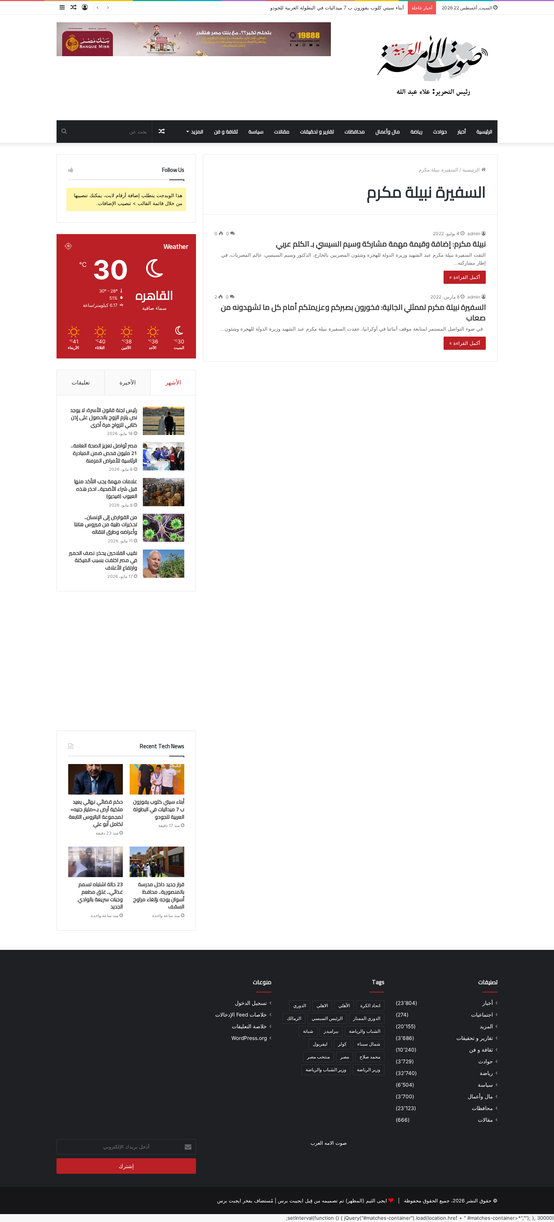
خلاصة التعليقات (249, 1026)
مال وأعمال (387, 131)
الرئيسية (484, 131)
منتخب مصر (318, 1057)
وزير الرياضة (368, 1069)
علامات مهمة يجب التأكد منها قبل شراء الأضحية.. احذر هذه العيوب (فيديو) (105, 488)
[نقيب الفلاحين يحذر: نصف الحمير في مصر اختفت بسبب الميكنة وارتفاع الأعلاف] (163, 564)
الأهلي (344, 1005)
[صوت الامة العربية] (431, 67)
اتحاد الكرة (370, 1005)
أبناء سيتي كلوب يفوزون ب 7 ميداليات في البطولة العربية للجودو (158, 809)
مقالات (281, 131)
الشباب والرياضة (364, 1031)
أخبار (462, 131)
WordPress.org (249, 1038)
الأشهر (173, 382)
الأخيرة (127, 382)
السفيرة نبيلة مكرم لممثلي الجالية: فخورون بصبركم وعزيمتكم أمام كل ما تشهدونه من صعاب (353, 312)
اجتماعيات (482, 1015)
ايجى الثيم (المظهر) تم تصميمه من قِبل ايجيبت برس (332, 1200)
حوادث (440, 131)
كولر (342, 1044)
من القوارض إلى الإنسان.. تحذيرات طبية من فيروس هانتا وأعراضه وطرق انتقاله (105, 524)
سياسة (255, 131)
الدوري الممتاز (366, 1018)
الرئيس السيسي (327, 1018)
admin (473, 233)
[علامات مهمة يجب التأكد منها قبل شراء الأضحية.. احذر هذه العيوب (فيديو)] (163, 492)
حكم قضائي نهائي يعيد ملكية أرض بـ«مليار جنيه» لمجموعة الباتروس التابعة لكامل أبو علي (96, 813)
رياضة (416, 131)
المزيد (197, 131)
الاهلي (322, 1005)
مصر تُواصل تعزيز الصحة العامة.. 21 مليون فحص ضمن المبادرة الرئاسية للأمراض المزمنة (104, 453)
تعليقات (81, 382)
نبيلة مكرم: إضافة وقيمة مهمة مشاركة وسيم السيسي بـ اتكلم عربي (381, 244)
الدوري (299, 1005)
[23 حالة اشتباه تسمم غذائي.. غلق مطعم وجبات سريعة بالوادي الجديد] (95, 862)
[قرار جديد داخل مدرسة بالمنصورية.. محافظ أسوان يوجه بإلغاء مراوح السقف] (157, 862)
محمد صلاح (370, 1057)
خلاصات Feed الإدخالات (241, 1015)
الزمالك (294, 1018)
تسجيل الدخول (251, 1003)
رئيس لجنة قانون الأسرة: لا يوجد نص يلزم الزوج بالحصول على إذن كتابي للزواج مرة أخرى (103, 417)
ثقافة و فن (226, 131)
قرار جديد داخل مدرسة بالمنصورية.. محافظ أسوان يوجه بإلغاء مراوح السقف (158, 895)
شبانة (308, 1031)
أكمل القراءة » (464, 277)
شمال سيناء (368, 1044)
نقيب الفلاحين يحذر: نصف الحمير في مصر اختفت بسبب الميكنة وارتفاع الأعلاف (103, 560)
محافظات (354, 131)
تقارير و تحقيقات (317, 131)
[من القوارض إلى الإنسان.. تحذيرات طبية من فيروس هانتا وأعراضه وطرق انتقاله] (163, 528)
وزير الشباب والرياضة (326, 1069)
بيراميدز (331, 1031)
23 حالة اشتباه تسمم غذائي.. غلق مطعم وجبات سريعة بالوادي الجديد (100, 895)
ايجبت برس (229, 1200)
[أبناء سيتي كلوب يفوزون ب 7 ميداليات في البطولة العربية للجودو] (157, 779)
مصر (344, 1057)
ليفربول (320, 1044)
